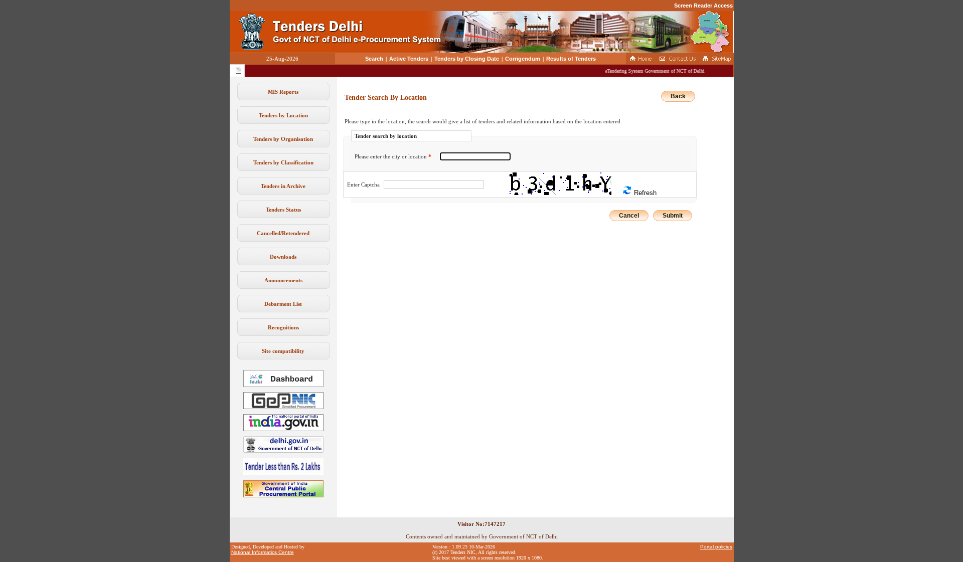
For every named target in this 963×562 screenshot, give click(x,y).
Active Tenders (408, 59)
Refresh (644, 193)
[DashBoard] (283, 385)
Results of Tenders (571, 59)
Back (678, 96)
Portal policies (716, 546)
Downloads (283, 257)
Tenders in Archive (283, 186)
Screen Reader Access (703, 6)
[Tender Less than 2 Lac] (283, 473)
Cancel (629, 215)
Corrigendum (522, 59)
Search (374, 59)
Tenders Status (283, 210)
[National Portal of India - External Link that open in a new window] (283, 429)
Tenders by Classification (283, 162)
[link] (283, 407)
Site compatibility (283, 351)
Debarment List (283, 304)
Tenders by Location (283, 115)
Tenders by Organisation (283, 139)
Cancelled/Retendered (283, 233)
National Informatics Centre (262, 552)
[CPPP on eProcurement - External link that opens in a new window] (283, 495)
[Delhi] (283, 451)
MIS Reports (283, 92)
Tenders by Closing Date (466, 59)
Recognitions (283, 327)
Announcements (283, 280)
